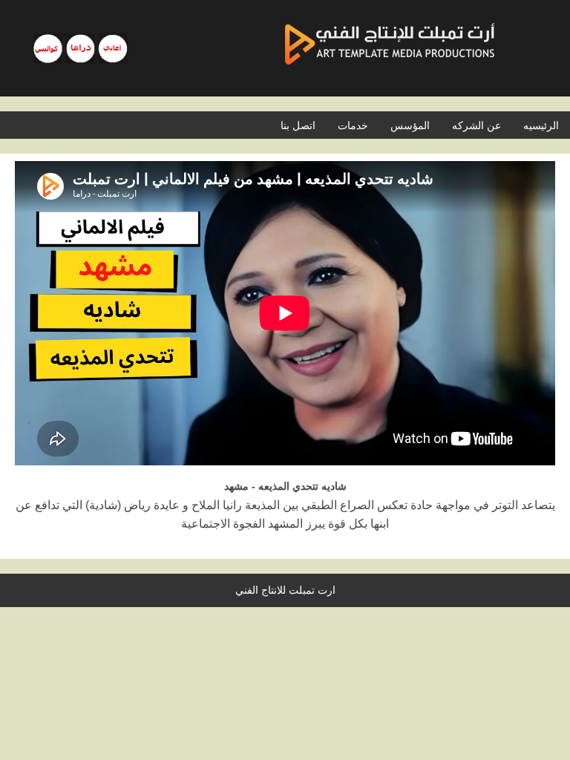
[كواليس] (47, 48)
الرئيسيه (541, 125)
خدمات (353, 125)
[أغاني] (113, 48)
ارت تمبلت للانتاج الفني (285, 590)
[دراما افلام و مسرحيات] (80, 48)
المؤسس (410, 125)
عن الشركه (476, 125)
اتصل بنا (298, 125)
